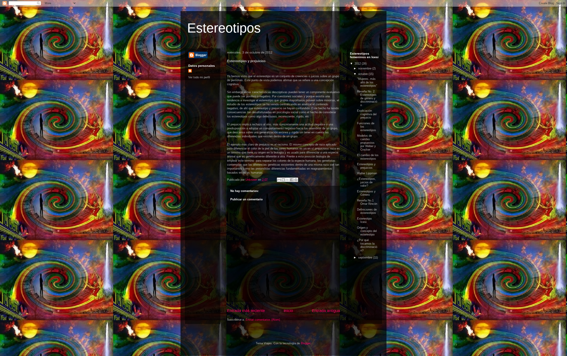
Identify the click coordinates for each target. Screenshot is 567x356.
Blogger (305, 343)
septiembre (365, 257)
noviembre (365, 68)
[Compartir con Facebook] (291, 180)
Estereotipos (224, 28)
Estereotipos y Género (366, 193)
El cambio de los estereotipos (368, 156)
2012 (358, 63)
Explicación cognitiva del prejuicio (367, 114)
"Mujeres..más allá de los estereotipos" (367, 82)
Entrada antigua (326, 310)
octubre (363, 74)
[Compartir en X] (287, 180)
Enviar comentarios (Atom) (263, 319)
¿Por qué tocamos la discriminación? (367, 245)
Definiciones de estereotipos (367, 211)
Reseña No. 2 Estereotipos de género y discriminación (367, 98)
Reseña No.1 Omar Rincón (367, 202)
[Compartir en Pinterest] (296, 180)
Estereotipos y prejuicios (366, 166)
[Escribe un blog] (283, 180)
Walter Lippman (367, 173)
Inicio (288, 310)
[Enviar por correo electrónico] (279, 180)
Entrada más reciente (246, 310)
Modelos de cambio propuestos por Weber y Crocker (366, 142)
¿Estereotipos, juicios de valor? (366, 182)
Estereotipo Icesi (364, 220)
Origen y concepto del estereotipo (367, 231)
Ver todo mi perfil (199, 77)
